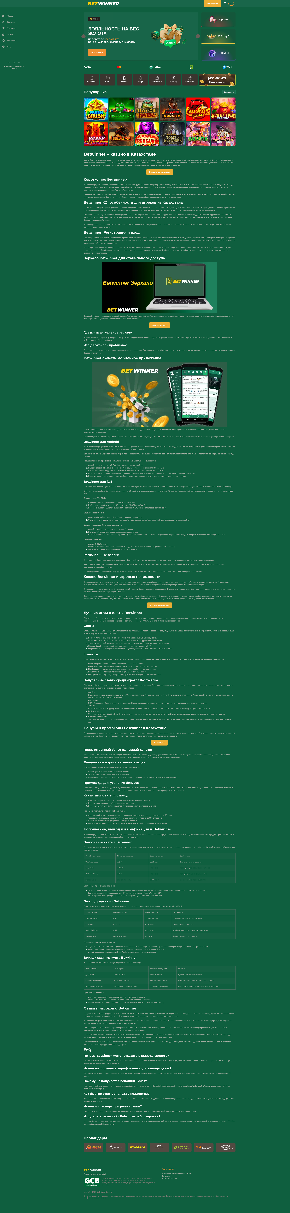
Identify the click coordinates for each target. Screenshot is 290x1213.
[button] (83, 36)
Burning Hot (121, 104)
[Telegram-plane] (9, 62)
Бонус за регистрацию (159, 172)
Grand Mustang (96, 129)
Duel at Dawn (121, 129)
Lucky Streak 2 (197, 104)
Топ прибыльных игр (159, 605)
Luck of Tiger (223, 104)
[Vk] (19, 62)
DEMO (96, 115)
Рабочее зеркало (159, 325)
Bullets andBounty (172, 104)
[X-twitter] (14, 62)
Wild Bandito (198, 129)
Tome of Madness (172, 129)
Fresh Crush (95, 104)
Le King (223, 129)
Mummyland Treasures (146, 129)
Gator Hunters (146, 104)
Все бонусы (159, 742)
